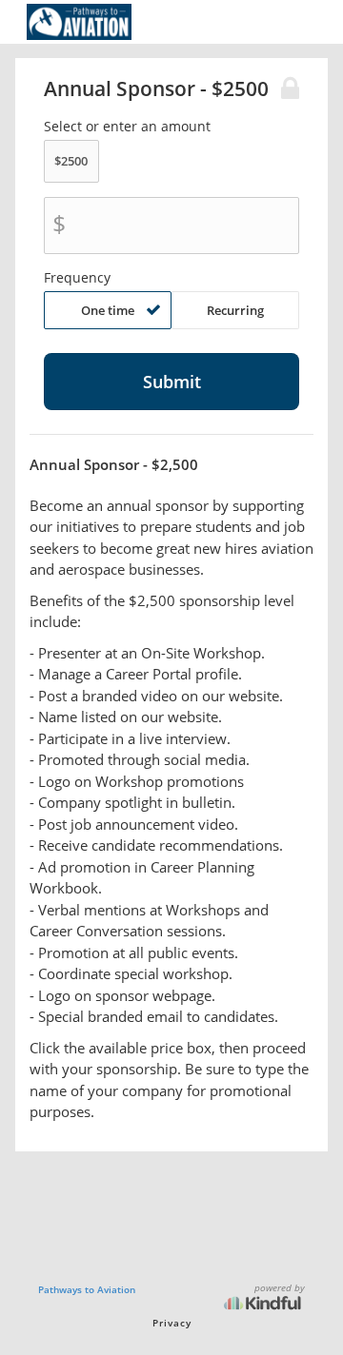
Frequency (77, 277)
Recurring (235, 310)
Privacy (172, 1322)
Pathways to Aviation (86, 1289)
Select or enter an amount (127, 126)
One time (107, 310)
